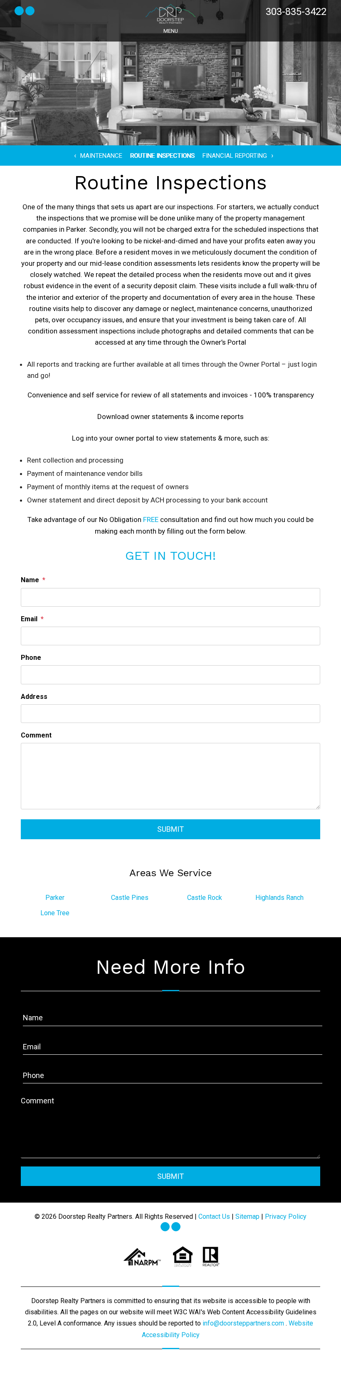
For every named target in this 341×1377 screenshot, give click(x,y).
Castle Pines (129, 898)
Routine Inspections (162, 155)
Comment (36, 735)
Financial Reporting (235, 155)
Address (34, 697)
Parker (54, 898)
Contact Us (214, 1216)
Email (29, 619)
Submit (170, 829)
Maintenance (101, 155)
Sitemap (247, 1216)
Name (30, 580)
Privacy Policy (285, 1216)
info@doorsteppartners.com (244, 1323)
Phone (31, 658)
